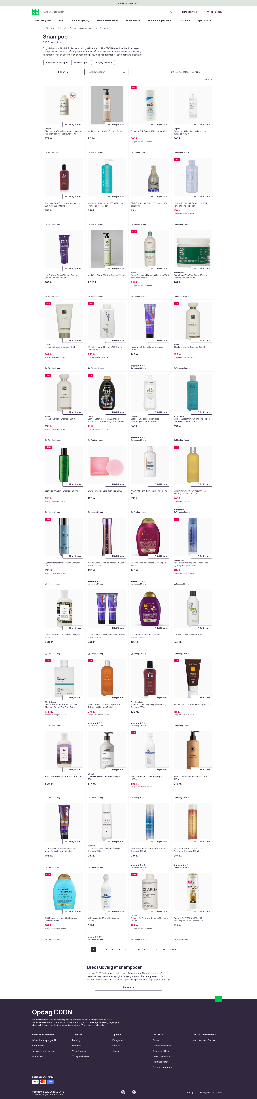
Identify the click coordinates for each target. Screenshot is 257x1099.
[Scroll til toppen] (218, 999)
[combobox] (109, 12)
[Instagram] (123, 1092)
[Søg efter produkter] (171, 12)
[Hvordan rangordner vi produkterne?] (172, 71)
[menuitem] (43, 20)
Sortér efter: (182, 71)
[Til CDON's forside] (35, 12)
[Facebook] (134, 1092)
